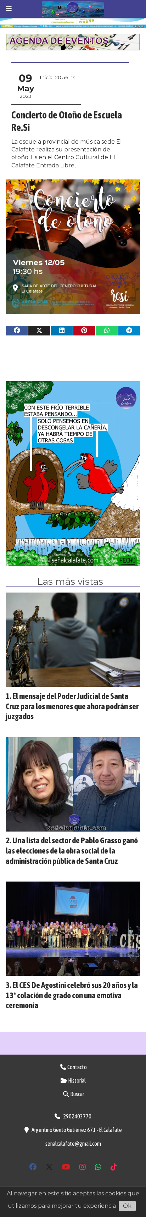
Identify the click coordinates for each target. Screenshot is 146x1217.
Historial (76, 1080)
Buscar (76, 1094)
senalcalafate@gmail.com (73, 1143)
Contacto (77, 1067)
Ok (127, 1205)
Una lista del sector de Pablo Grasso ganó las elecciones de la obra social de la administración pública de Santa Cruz (72, 850)
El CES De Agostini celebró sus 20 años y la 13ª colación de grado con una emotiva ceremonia (72, 995)
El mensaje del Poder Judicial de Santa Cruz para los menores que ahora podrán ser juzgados (72, 706)
